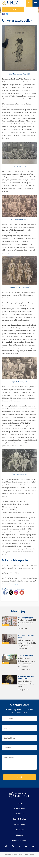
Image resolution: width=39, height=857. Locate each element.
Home (19, 803)
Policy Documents (19, 840)
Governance (19, 814)
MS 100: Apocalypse (25, 617)
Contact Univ (19, 808)
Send (19, 777)
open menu (35, 3)
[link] (6, 846)
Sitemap (19, 835)
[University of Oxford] (19, 795)
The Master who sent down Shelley (26, 677)
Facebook (3, 14)
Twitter (7, 14)
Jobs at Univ (19, 830)
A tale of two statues (25, 655)
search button (29, 3)
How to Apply (19, 824)
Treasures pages (13, 584)
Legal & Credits (19, 819)
